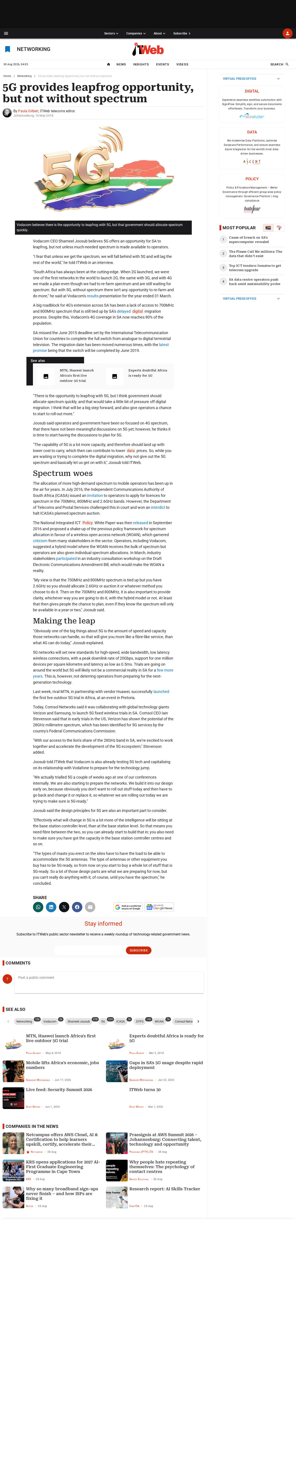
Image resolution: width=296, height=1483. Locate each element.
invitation (95, 495)
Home (7, 76)
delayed (124, 311)
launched (161, 691)
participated (66, 558)
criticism (40, 540)
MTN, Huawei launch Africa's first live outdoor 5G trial (77, 375)
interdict (158, 507)
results (93, 296)
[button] (6, 33)
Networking (24, 76)
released (140, 522)
